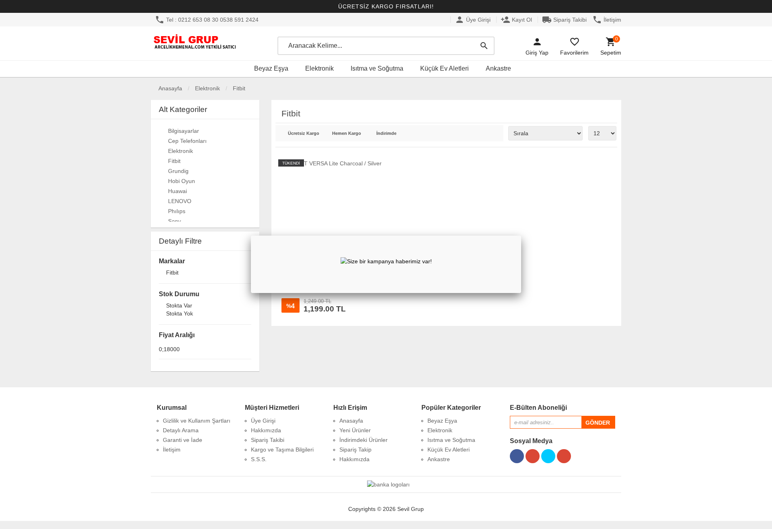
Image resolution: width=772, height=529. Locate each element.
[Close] (521, 235)
